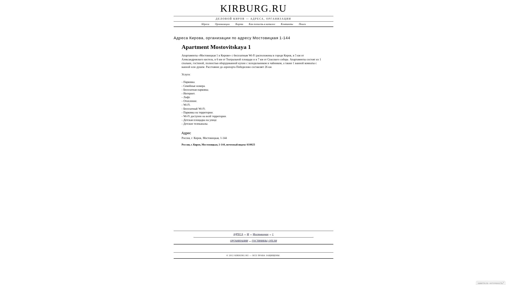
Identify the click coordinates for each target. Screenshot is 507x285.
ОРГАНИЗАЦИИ (239, 240)
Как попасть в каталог (262, 24)
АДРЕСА (238, 234)
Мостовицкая (260, 234)
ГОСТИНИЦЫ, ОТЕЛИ (264, 240)
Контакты (287, 24)
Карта (239, 24)
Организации (222, 24)
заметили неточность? (490, 283)
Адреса (205, 24)
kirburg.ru (253, 8)
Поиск (302, 24)
